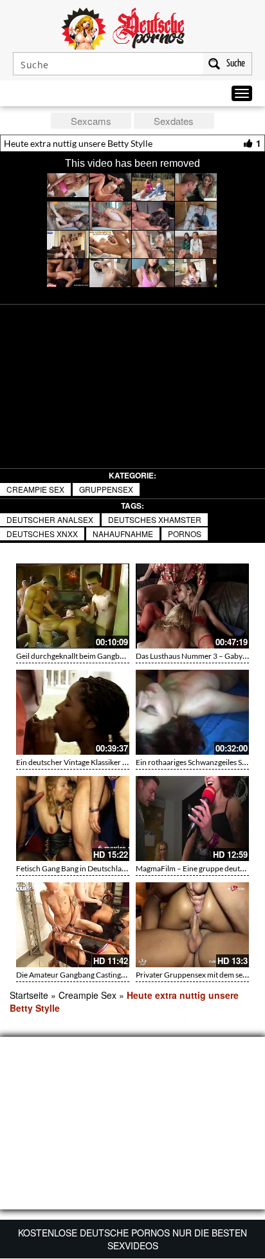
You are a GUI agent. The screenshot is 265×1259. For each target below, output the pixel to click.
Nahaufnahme (123, 533)
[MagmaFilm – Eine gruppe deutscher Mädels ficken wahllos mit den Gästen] (192, 818)
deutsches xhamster (154, 519)
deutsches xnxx (42, 533)
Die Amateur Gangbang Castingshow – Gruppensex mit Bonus (119, 975)
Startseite (29, 995)
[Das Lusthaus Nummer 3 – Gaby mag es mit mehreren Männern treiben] (192, 605)
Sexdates (174, 121)
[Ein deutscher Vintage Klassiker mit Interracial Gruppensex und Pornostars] (72, 712)
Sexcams (91, 121)
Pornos (184, 533)
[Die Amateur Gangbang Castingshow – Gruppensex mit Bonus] (72, 924)
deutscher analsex (49, 519)
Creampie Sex (35, 489)
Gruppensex (106, 489)
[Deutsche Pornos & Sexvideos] (132, 27)
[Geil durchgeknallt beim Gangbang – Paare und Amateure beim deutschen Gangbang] (72, 605)
